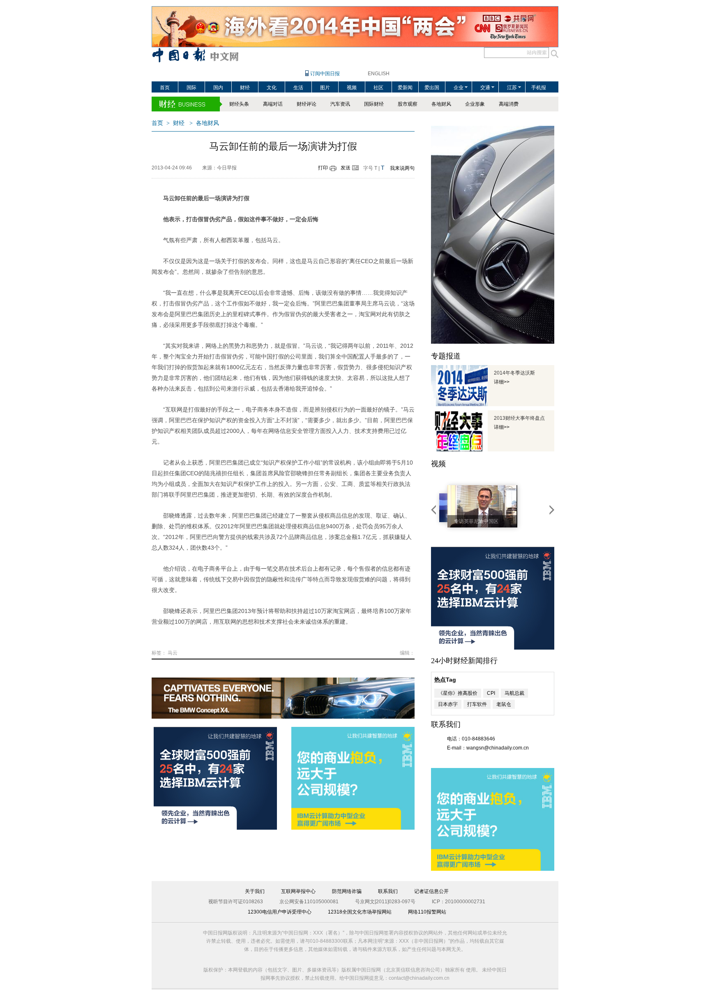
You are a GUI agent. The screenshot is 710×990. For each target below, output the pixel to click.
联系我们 (388, 891)
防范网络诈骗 (347, 891)
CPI (491, 693)
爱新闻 (405, 87)
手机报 (538, 87)
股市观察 (407, 104)
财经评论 (306, 104)
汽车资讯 (340, 104)
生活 (298, 87)
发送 (345, 168)
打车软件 (477, 704)
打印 (323, 168)
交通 (485, 87)
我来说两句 (402, 168)
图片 (325, 87)
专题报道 (446, 356)
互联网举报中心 (298, 891)
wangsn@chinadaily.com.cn (497, 748)
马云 (173, 653)
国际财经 (374, 104)
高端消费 (509, 104)
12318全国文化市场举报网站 (360, 912)
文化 (272, 87)
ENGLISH (379, 73)
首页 (165, 87)
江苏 (512, 87)
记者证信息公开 (431, 891)
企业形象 (475, 104)
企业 (458, 87)
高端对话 (273, 104)
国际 (191, 87)
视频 (352, 87)
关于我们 (255, 891)
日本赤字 (448, 704)
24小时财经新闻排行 (464, 661)
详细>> (501, 382)
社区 (378, 87)
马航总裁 (514, 693)
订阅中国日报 (325, 73)
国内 (218, 87)
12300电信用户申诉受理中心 (279, 912)
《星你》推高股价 (457, 693)
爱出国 (431, 87)
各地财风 (441, 104)
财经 (245, 87)
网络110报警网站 (427, 912)
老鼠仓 (503, 704)
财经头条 (239, 104)
